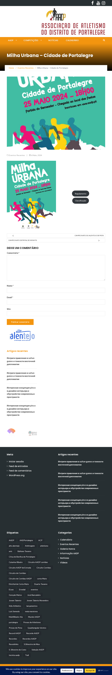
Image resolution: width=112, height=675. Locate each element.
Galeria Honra (67, 548)
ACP (40, 540)
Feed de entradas (18, 466)
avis (10, 551)
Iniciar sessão (16, 461)
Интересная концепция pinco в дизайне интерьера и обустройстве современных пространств (78, 488)
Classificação (80, 200)
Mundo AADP (34, 617)
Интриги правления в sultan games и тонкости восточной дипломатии (21, 361)
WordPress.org (16, 475)
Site (9, 309)
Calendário (72, 40)
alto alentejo (14, 546)
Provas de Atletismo (32, 622)
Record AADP (15, 633)
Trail (27, 655)
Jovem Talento (15, 600)
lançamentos (31, 606)
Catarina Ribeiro (16, 562)
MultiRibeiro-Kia (16, 617)
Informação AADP (69, 553)
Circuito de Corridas (17, 573)
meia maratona (31, 611)
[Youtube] (97, 3)
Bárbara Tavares (24, 551)
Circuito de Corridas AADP (20, 578)
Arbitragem (30, 546)
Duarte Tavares (40, 584)
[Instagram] (102, 3)
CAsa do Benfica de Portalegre (22, 557)
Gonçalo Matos (15, 595)
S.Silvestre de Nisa (32, 644)
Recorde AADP (32, 633)
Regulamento (80, 193)
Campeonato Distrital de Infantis (22, 240)
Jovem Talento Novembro (37, 600)
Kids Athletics (15, 606)
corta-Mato (42, 578)
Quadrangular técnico (37, 628)
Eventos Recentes (17, 155)
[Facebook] (92, 3)
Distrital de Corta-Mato (19, 584)
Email (10, 297)
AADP (10, 40)
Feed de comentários (20, 470)
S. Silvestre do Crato (17, 649)
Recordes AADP (29, 639)
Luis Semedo (14, 611)
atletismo (44, 546)
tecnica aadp (14, 655)
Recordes (13, 639)
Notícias (53, 40)
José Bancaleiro (34, 595)
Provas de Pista (15, 628)
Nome (10, 285)
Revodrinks (13, 644)
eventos (34, 589)
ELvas (11, 589)
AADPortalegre (26, 540)
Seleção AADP (38, 649)
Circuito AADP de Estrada (20, 567)
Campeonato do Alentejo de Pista (89, 235)
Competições (30, 40)
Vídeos (63, 562)
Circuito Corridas (43, 567)
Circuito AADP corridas (38, 562)
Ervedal (22, 589)
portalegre (13, 622)
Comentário (13, 253)
